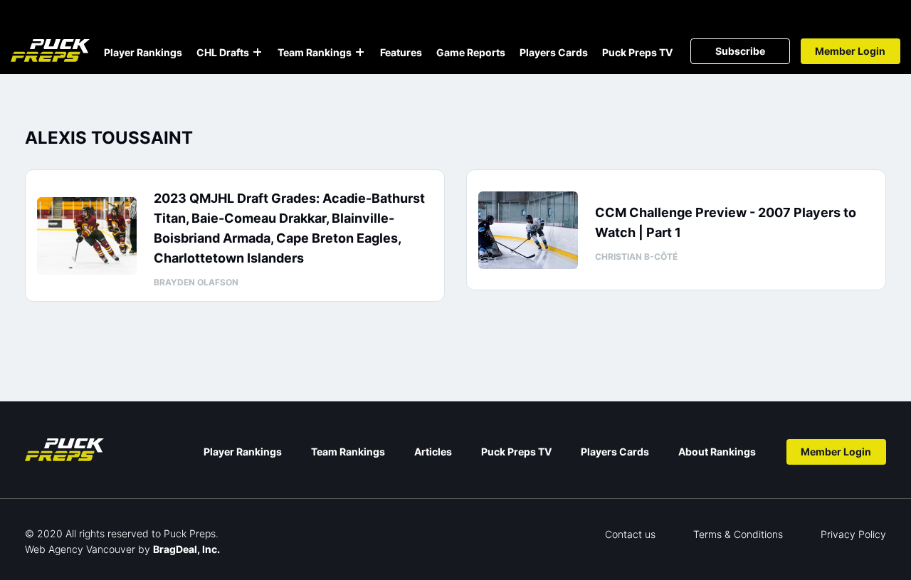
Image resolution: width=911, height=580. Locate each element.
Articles (433, 451)
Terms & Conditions (738, 534)
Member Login (850, 51)
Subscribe (740, 51)
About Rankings (717, 451)
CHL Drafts (222, 52)
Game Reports (470, 52)
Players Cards (554, 52)
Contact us (630, 534)
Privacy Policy (853, 534)
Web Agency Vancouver (80, 549)
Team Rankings (315, 52)
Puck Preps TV (637, 52)
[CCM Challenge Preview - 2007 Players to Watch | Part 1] (528, 230)
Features (401, 52)
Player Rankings (143, 52)
